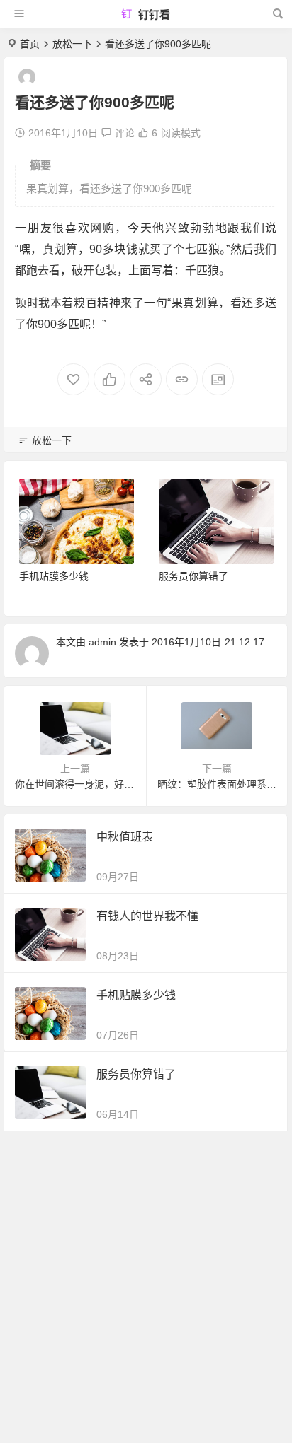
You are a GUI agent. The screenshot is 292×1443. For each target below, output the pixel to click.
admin (102, 642)
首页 (30, 43)
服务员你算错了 (193, 576)
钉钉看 (152, 14)
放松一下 (72, 43)
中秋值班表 (124, 837)
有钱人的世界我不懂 (147, 916)
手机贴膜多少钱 (54, 576)
